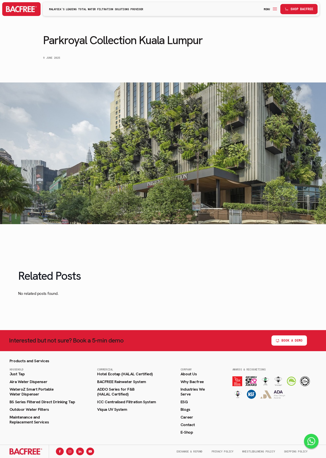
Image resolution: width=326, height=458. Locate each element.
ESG (184, 402)
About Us (189, 374)
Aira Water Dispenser (28, 381)
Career (187, 417)
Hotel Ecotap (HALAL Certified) (125, 374)
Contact (188, 424)
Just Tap (17, 374)
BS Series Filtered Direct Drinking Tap (42, 402)
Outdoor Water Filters (29, 409)
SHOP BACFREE (302, 9)
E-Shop (187, 432)
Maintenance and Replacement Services (29, 420)
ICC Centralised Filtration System (126, 402)
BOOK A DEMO (291, 340)
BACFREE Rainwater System (121, 381)
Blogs (185, 409)
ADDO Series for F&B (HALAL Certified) (116, 392)
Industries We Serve (193, 392)
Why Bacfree (192, 381)
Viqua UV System (112, 409)
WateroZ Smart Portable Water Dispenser (31, 392)
